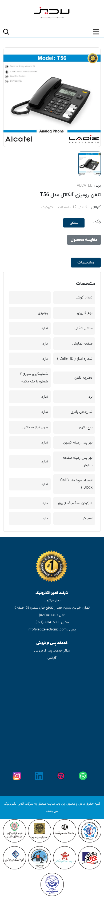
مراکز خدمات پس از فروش (52, 650)
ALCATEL (84, 186)
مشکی (74, 222)
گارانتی (52, 658)
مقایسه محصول (84, 239)
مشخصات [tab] (85, 262)
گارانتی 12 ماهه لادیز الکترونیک (64, 207)
